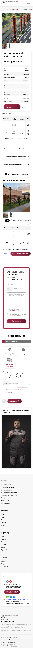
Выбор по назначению (7, 487)
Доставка (3, 514)
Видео (3, 542)
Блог (2, 536)
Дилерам (3, 520)
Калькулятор (4, 566)
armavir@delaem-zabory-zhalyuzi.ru (17, 599)
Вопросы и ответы (6, 564)
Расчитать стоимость (22, 253)
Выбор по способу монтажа (9, 495)
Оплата (3, 517)
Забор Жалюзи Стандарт (14, 180)
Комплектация (26, 220)
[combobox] (9, 289)
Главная (3, 8)
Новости (3, 539)
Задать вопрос (24, 106)
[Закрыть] (29, 644)
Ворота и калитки (6, 500)
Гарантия (3, 522)
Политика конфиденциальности (10, 640)
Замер (3, 525)
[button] (2, 174)
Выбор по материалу (10, 8)
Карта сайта (4, 550)
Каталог (4, 481)
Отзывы (3, 544)
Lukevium (14, 637)
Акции (3, 561)
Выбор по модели (6, 484)
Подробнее (14, 646)
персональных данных (14, 310)
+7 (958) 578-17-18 (16, 279)
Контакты (3, 547)
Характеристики (15, 220)
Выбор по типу (5, 498)
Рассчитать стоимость (9, 106)
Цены (7, 220)
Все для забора (5, 503)
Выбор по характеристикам (9, 492)
